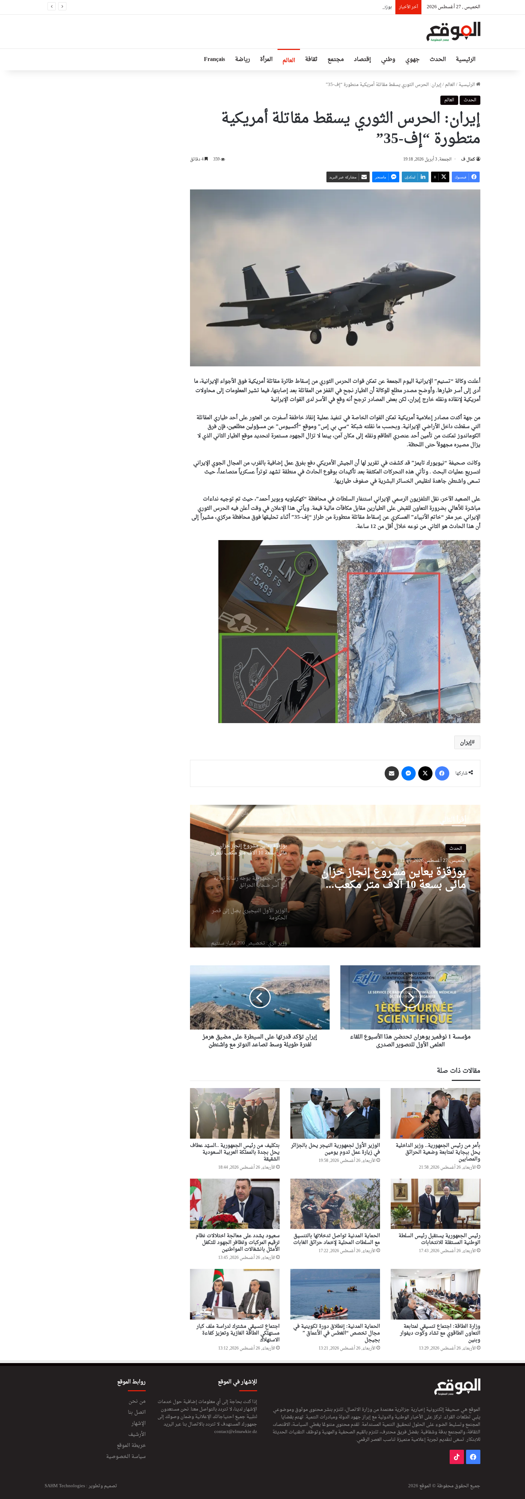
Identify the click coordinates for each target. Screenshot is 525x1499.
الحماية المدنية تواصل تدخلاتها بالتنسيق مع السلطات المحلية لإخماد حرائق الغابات (336, 1239)
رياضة (242, 59)
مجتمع (336, 59)
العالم (288, 60)
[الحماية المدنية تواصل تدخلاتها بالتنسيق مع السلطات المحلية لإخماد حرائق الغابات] (335, 1204)
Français (214, 59)
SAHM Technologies (65, 1486)
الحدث (438, 59)
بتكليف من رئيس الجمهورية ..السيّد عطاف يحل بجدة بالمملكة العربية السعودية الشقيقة (235, 1152)
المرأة (266, 59)
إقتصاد (362, 59)
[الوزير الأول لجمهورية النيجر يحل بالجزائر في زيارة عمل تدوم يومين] (335, 1113)
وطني (388, 59)
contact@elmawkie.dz (235, 1431)
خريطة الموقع (131, 1445)
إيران (466, 742)
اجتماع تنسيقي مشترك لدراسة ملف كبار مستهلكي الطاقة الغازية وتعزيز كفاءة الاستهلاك (238, 1333)
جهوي (412, 59)
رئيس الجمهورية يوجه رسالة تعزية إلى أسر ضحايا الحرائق (387, 879)
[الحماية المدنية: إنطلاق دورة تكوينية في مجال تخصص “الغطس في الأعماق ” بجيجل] (335, 1294)
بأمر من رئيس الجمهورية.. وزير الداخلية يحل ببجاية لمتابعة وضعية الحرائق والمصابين (438, 1152)
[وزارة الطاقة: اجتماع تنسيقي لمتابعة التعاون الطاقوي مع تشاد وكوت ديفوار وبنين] (435, 1294)
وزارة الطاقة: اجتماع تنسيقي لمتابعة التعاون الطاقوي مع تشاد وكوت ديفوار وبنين (440, 1333)
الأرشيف (137, 1434)
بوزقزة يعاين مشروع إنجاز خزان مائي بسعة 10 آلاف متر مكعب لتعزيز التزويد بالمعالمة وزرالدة (303, 6)
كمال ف (468, 159)
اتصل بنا (137, 1412)
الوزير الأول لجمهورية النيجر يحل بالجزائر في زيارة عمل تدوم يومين (335, 1149)
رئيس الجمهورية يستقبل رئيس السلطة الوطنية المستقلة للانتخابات (439, 1239)
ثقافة (311, 59)
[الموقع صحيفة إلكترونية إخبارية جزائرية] (453, 31)
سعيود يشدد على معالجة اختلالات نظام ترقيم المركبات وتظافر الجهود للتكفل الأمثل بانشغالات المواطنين (238, 1242)
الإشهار (138, 1423)
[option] (335, 876)
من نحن (137, 1401)
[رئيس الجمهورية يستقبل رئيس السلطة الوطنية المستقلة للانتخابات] (435, 1204)
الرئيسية (465, 59)
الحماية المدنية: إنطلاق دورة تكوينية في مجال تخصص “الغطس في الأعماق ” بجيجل (336, 1333)
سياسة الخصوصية (126, 1457)
